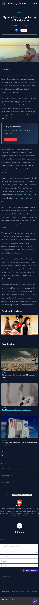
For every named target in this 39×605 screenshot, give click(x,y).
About (27, 591)
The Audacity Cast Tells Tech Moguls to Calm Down (18, 466)
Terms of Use (15, 591)
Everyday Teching (17, 3)
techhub (29, 494)
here (17, 92)
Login (37, 540)
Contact (22, 591)
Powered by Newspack (8, 602)
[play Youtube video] (19, 325)
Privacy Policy (6, 591)
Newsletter (34, 591)
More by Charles (22, 516)
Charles (15, 25)
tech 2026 (15, 494)
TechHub (19, 12)
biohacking (27, 194)
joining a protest (7, 169)
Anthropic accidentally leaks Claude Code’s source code (18, 479)
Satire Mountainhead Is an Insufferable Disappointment (14, 472)
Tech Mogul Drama (22, 494)
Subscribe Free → (10, 139)
